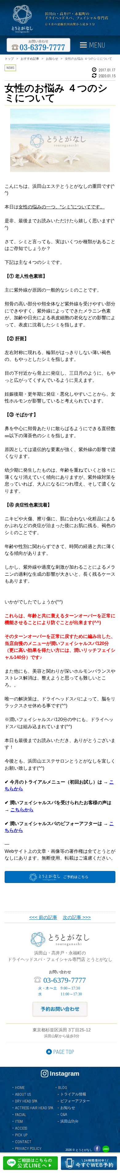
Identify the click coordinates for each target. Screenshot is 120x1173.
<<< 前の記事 (43, 917)
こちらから (22, 809)
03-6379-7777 (63, 980)
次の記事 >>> (77, 917)
